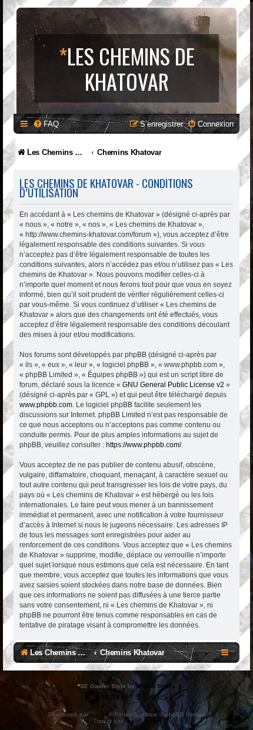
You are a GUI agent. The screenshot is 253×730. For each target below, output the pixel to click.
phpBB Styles (156, 686)
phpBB (99, 714)
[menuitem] (46, 124)
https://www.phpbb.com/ (143, 445)
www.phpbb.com (45, 405)
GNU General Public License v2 (173, 385)
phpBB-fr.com (142, 721)
